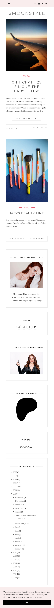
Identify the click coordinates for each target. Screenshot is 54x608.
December (19, 497)
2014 (15, 563)
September (19, 508)
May (17, 534)
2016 (15, 556)
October (18, 504)
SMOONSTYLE (27, 13)
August (18, 512)
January (18, 549)
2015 (15, 560)
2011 (14, 574)
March (17, 541)
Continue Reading (27, 118)
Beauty (26, 207)
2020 (15, 487)
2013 (15, 567)
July (16, 527)
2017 (15, 552)
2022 (15, 479)
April (17, 538)
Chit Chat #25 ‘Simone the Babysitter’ (26, 86)
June (17, 531)
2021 (15, 483)
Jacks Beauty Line (26, 213)
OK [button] (27, 602)
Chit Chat (26, 76)
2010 (15, 578)
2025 (15, 472)
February (19, 545)
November (19, 501)
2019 (15, 490)
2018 (15, 494)
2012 (15, 570)
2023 (15, 476)
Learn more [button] (37, 597)
